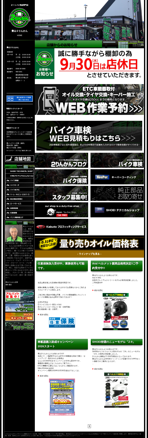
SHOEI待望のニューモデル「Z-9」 (113, 341)
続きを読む (44, 315)
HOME (19, 35)
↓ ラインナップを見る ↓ (89, 254)
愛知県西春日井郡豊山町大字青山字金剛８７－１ (22, 77)
